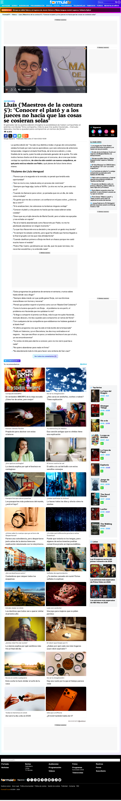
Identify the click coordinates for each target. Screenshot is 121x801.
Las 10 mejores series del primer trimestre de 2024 (101, 560)
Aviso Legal (15, 786)
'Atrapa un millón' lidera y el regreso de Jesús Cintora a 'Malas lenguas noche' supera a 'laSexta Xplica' (46, 10)
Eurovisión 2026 (78, 770)
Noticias (6, 5)
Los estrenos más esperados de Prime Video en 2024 (102, 580)
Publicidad (64, 786)
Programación (37, 5)
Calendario (29, 766)
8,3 (102, 399)
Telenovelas (79, 5)
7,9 (102, 532)
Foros (100, 5)
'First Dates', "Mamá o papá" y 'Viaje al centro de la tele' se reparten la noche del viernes (101, 198)
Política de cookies (41, 786)
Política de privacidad (26, 786)
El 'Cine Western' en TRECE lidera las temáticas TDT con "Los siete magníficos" (102, 166)
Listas (27, 768)
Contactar (72, 786)
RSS (77, 786)
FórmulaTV (6, 14)
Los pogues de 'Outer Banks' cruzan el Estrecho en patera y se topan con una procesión (102, 147)
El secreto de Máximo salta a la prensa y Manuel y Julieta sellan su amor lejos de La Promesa (102, 186)
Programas (66, 5)
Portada (5, 764)
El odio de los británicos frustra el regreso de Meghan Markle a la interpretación (102, 154)
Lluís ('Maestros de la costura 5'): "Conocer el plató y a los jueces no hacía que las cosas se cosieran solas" (57, 14)
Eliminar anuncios (61, 20)
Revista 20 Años (111, 5)
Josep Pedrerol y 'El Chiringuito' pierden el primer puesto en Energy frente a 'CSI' (102, 205)
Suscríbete (101, 771)
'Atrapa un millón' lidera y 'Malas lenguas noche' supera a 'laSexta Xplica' (102, 160)
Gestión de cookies (54, 786)
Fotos (57, 5)
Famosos (91, 5)
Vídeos (49, 5)
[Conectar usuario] (119, 2)
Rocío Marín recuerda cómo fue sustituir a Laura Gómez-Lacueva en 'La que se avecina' (103, 192)
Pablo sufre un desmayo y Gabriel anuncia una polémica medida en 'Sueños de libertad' (102, 179)
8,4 (102, 427)
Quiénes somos (6, 786)
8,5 (102, 458)
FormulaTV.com (5, 789)
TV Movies (29, 770)
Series (14, 5)
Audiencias (24, 5)
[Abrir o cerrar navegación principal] (1, 2)
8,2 (102, 488)
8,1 (102, 471)
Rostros (99, 764)
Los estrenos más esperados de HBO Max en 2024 (102, 601)
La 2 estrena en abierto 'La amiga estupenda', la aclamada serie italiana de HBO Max (102, 173)
